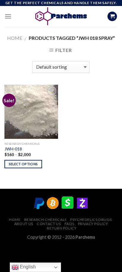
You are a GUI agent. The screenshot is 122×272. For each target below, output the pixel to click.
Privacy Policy (93, 223)
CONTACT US (49, 223)
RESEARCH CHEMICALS (45, 219)
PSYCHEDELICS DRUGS (91, 219)
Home (14, 38)
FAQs (69, 223)
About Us (23, 223)
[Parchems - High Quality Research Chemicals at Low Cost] (61, 16)
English (27, 266)
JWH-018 (13, 149)
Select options (23, 164)
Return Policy (61, 228)
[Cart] (112, 16)
